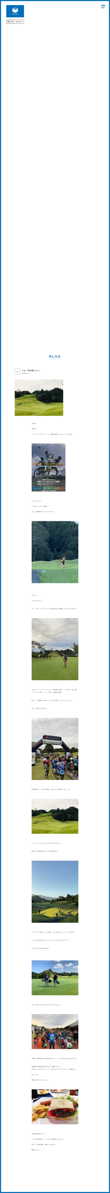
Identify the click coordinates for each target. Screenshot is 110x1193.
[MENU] (103, 5)
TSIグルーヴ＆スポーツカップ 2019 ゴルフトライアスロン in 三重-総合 (53, 1069)
